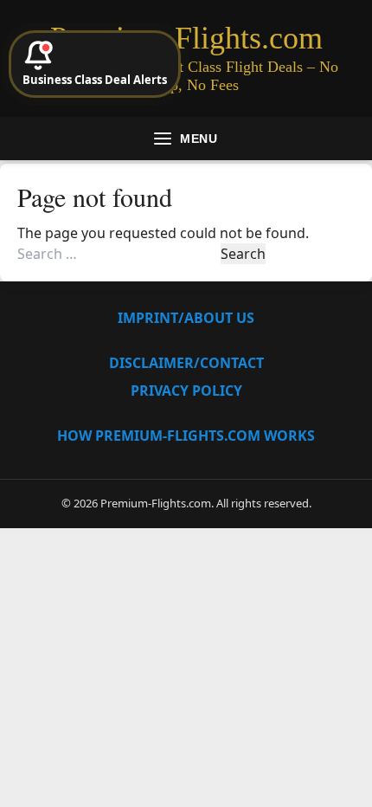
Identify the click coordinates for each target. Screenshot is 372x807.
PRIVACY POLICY (186, 390)
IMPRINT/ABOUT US (186, 317)
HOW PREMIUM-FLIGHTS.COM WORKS (186, 435)
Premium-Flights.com (186, 38)
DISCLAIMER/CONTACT (186, 362)
